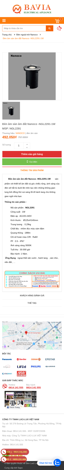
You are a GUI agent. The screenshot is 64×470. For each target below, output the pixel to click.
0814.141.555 (16, 387)
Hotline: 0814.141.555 (12, 444)
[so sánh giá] (32, 454)
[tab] (32, 170)
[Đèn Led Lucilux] (32, 8)
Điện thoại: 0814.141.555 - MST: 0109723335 (23, 431)
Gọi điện (33, 162)
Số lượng (6, 144)
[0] (57, 22)
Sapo (20, 468)
